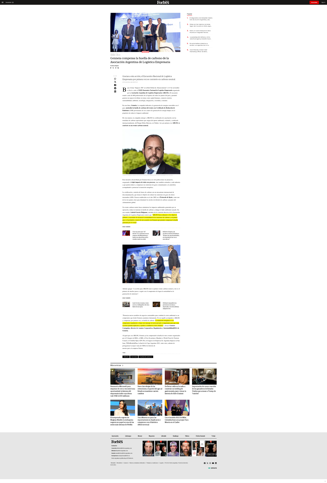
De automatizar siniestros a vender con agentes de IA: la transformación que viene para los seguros (201, 44)
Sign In (323, 2)
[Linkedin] (115, 91)
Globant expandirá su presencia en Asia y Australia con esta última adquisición (171, 305)
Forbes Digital (114, 65)
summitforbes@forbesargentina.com (123, 453)
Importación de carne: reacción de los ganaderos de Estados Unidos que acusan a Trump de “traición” (204, 390)
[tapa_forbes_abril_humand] (161, 448)
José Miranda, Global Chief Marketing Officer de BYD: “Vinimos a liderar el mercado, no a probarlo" (201, 50)
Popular (189, 14)
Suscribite (314, 2)
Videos (187, 436)
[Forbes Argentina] (163, 2)
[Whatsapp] (115, 78)
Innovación (115, 436)
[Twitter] (115, 82)
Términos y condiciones (152, 463)
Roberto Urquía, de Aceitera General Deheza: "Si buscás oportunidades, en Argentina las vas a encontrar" (171, 235)
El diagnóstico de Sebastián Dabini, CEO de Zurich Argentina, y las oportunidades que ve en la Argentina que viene (201, 19)
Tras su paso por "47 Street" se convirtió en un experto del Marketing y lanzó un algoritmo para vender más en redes (141, 235)
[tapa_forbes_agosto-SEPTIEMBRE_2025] (210, 448)
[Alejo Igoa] (173, 448)
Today (213, 436)
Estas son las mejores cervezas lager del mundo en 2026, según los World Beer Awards (201, 25)
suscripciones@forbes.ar (124, 455)
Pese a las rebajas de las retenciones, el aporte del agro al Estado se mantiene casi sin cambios (150, 390)
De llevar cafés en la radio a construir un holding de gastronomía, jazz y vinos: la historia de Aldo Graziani (175, 390)
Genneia (134, 357)
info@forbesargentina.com (122, 450)
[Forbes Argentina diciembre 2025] (186, 448)
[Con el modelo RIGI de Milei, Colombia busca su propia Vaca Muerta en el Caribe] (177, 408)
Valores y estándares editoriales (137, 463)
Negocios (152, 436)
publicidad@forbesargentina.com (124, 448)
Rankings (175, 436)
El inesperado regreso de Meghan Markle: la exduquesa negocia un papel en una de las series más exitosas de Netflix (122, 421)
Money (140, 436)
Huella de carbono (146, 357)
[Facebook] (115, 85)
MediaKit (113, 463)
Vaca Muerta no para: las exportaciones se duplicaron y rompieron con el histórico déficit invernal (149, 421)
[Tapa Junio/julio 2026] (148, 448)
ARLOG (126, 357)
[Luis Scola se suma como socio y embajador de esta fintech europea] (126, 304)
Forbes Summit (200, 436)
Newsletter (119, 463)
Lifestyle (163, 436)
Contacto (126, 463)
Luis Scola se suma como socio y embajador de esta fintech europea (141, 305)
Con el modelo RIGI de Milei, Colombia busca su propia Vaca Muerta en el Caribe (176, 420)
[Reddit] (115, 88)
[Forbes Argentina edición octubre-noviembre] (198, 448)
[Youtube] (213, 463)
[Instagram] (210, 463)
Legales (161, 463)
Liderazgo (128, 436)
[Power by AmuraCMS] (212, 468)
